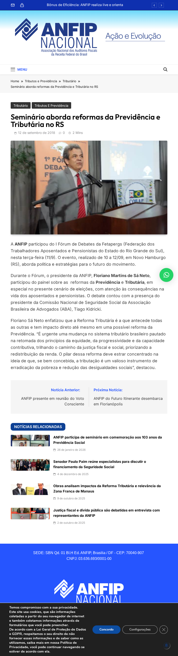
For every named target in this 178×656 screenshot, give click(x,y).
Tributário (20, 105)
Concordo (106, 629)
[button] (166, 275)
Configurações (140, 629)
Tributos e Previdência (51, 105)
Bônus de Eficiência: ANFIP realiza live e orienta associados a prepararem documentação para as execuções (84, 5)
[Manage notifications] (166, 645)
